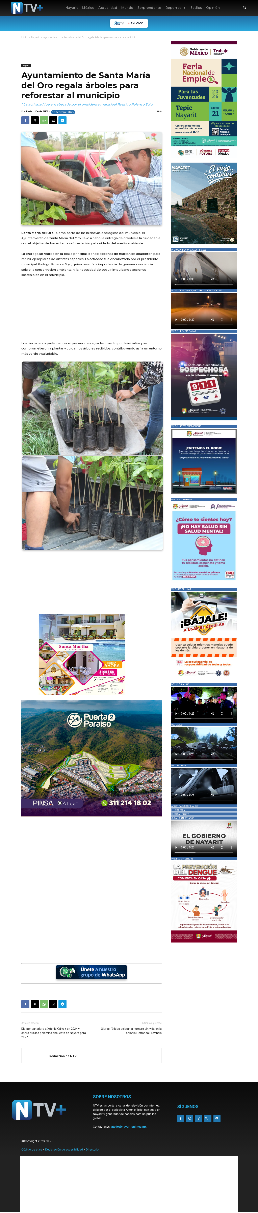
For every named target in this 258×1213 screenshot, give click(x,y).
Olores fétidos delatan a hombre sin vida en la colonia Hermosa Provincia (131, 1031)
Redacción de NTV (37, 111)
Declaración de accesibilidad (64, 1149)
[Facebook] (25, 120)
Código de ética (31, 1149)
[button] (244, 8)
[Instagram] (189, 1118)
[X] (35, 120)
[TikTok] (198, 1118)
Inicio (24, 37)
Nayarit (35, 37)
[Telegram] (62, 120)
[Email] (53, 120)
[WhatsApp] (44, 120)
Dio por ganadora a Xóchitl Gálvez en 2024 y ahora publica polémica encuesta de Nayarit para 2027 (53, 1033)
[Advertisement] (94, 52)
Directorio (92, 1149)
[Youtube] (217, 1118)
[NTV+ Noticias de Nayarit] (27, 8)
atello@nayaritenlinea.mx (129, 1126)
